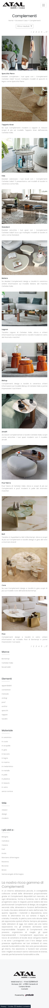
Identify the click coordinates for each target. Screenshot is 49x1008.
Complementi (35, 20)
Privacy (3, 1006)
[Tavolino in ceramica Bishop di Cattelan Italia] (24, 360)
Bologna (5, 837)
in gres (4, 750)
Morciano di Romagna (10, 857)
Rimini (4, 870)
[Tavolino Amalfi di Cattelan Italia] (24, 411)
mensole (5, 694)
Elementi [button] (7, 678)
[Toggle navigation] (43, 5)
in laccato (6, 754)
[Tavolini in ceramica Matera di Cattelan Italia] (24, 257)
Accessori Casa (21, 20)
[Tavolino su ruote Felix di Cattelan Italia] (24, 155)
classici (4, 810)
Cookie (10, 1006)
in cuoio (5, 741)
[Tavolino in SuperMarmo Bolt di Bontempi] (24, 513)
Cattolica (5, 841)
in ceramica (6, 737)
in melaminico (7, 766)
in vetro (5, 787)
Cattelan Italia (7, 663)
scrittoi (4, 706)
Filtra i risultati (23, 26)
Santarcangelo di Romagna (12, 874)
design (4, 814)
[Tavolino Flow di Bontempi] (24, 613)
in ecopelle (6, 746)
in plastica (6, 779)
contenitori (6, 690)
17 (46, 32)
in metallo (6, 770)
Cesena (5, 845)
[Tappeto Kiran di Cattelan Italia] (24, 104)
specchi (5, 710)
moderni (5, 818)
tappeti (5, 715)
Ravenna (5, 862)
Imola (4, 853)
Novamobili (6, 667)
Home (11, 20)
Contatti (24, 989)
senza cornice (7, 791)
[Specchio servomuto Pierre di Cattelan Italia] (24, 53)
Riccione (5, 866)
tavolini (4, 719)
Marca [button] (5, 651)
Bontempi (5, 659)
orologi (4, 698)
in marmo (6, 762)
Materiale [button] (7, 730)
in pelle (4, 775)
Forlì (3, 849)
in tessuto (6, 783)
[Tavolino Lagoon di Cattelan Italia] (24, 309)
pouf (3, 702)
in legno (5, 758)
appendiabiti (7, 685)
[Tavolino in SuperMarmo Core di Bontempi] (24, 564)
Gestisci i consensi (23, 1006)
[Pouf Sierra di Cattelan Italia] (24, 462)
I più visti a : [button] (8, 829)
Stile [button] (4, 803)
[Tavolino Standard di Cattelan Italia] (24, 206)
